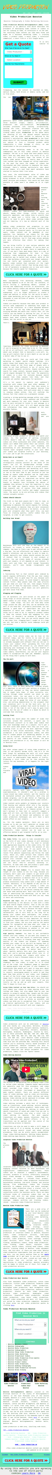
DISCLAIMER (46, 13)
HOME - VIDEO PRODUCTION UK (26, 1445)
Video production (10, 1024)
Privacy (47, 1454)
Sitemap (5, 1454)
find (9, 1281)
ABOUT (33, 13)
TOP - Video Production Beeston (16, 1430)
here (12, 1305)
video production (25, 120)
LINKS (28, 13)
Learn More (28, 1473)
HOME (24, 13)
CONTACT (39, 13)
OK (39, 1473)
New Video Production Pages (22, 1454)
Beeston (46, 1024)
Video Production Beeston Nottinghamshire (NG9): (23, 25)
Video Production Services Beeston (19, 1309)
